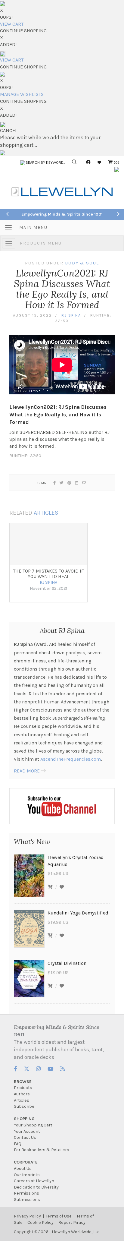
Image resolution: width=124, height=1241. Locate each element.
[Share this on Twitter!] (62, 483)
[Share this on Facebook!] (54, 483)
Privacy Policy (27, 1216)
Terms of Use (59, 1216)
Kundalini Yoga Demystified (78, 913)
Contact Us (25, 1137)
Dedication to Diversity (36, 1187)
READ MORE (27, 771)
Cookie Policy (40, 1222)
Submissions (27, 1199)
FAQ (17, 1143)
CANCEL (8, 130)
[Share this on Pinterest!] (69, 483)
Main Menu (33, 227)
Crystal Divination (67, 963)
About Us (23, 1168)
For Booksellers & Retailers (41, 1149)
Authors (22, 1094)
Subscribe (24, 1106)
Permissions (26, 1193)
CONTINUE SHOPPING (23, 30)
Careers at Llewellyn (34, 1180)
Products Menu (41, 243)
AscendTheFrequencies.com (70, 759)
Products (23, 1087)
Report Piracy (71, 1222)
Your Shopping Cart (33, 1125)
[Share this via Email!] (84, 483)
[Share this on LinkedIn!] (77, 483)
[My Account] (88, 162)
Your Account (27, 1131)
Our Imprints (27, 1174)
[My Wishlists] (99, 162)
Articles (21, 1100)
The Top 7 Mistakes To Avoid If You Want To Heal (48, 573)
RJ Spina (71, 315)
